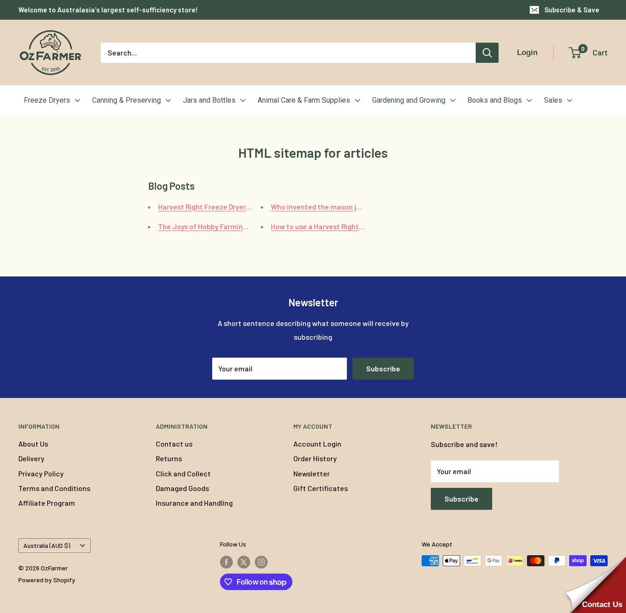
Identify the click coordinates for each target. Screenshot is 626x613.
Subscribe (383, 368)
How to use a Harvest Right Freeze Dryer (336, 226)
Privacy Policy (41, 473)
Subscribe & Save (571, 10)
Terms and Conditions (54, 488)
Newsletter (311, 473)
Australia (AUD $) (46, 545)
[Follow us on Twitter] (243, 561)
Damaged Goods (182, 488)
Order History (315, 458)
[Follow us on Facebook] (226, 561)
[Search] (487, 53)
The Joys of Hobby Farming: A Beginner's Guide (235, 226)
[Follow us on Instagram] (261, 561)
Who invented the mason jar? (319, 206)
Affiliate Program (46, 502)
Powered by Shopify (46, 580)
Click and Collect (183, 473)
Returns (169, 458)
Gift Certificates (320, 488)
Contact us (174, 443)
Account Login (317, 443)
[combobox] (288, 53)
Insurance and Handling (194, 502)
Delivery (31, 458)
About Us (33, 443)
